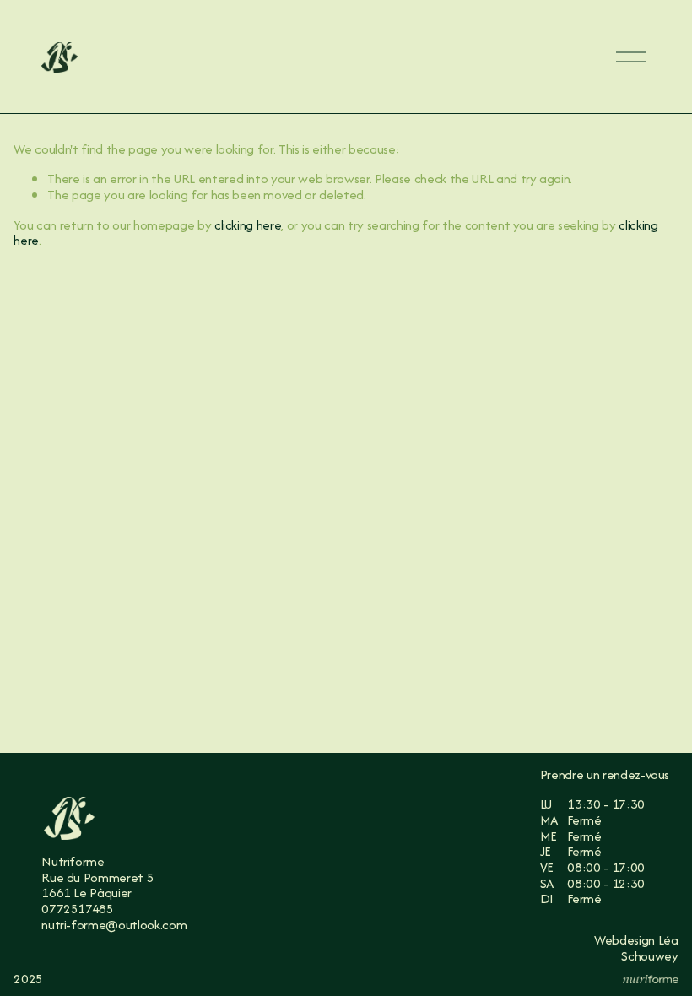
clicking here (248, 225)
